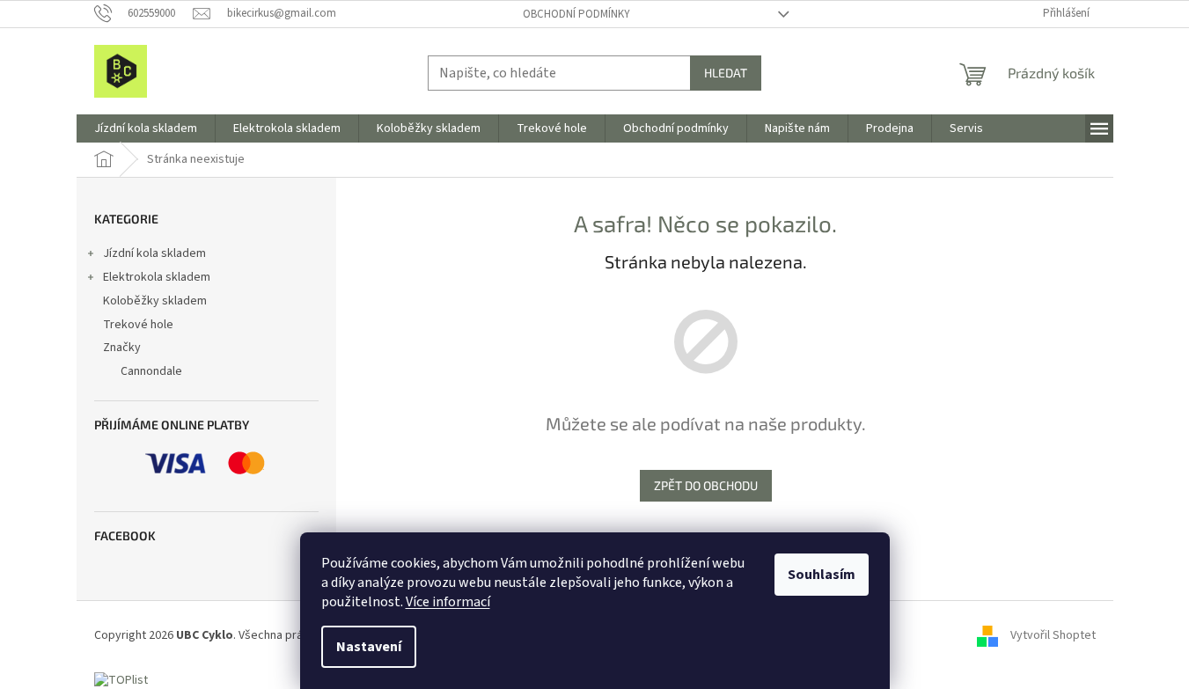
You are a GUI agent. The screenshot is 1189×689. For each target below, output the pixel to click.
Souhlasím (821, 574)
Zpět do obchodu (706, 485)
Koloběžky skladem (155, 301)
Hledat (725, 72)
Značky (122, 347)
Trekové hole (138, 325)
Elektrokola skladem (156, 277)
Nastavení (368, 646)
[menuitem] (146, 128)
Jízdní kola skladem (154, 253)
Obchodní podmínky (576, 14)
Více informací (448, 602)
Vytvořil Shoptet (1053, 635)
